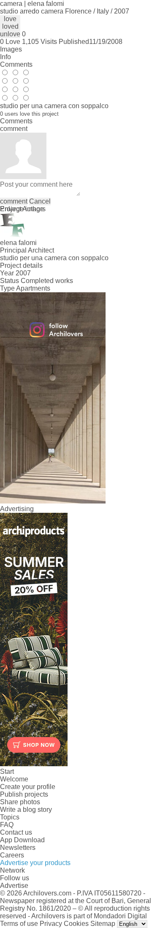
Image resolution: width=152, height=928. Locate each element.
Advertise (14, 885)
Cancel (40, 201)
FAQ (7, 824)
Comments (16, 64)
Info (5, 56)
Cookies (76, 923)
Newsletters (17, 847)
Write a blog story (26, 809)
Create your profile (27, 786)
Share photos (20, 802)
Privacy (51, 923)
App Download (22, 840)
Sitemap (102, 923)
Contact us (16, 832)
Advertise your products (35, 862)
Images (11, 49)
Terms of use (19, 923)
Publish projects (24, 794)
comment (13, 201)
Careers (12, 855)
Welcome (14, 779)
